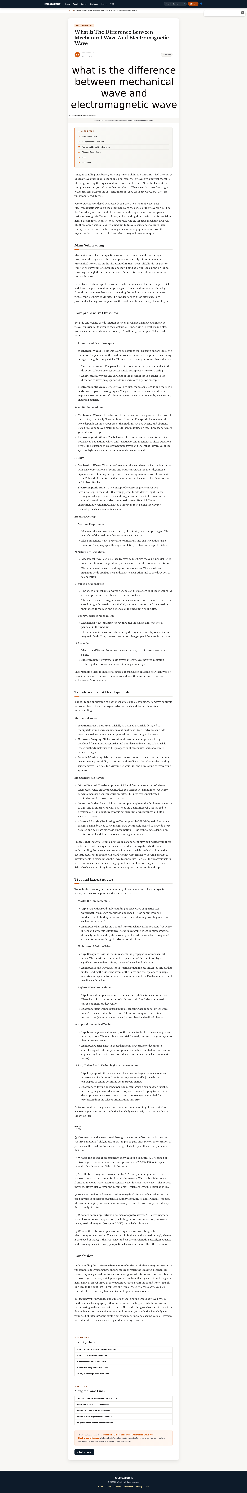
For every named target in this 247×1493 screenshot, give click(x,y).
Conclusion (86, 162)
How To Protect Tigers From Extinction (94, 1416)
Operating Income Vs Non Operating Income (97, 1398)
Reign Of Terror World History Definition (95, 1422)
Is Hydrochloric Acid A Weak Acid (91, 1361)
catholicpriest (52, 3)
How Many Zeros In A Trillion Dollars (93, 1404)
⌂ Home (193, 4)
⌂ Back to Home (84, 1452)
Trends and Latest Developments (96, 147)
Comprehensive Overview (93, 142)
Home (67, 4)
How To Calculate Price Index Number (93, 1410)
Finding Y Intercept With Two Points (93, 1373)
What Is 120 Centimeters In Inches (92, 1355)
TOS (112, 4)
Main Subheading (89, 136)
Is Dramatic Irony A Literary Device (92, 1367)
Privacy (104, 4)
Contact (84, 4)
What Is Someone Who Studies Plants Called (96, 1349)
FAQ (84, 157)
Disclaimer (94, 4)
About (75, 4)
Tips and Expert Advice (91, 152)
